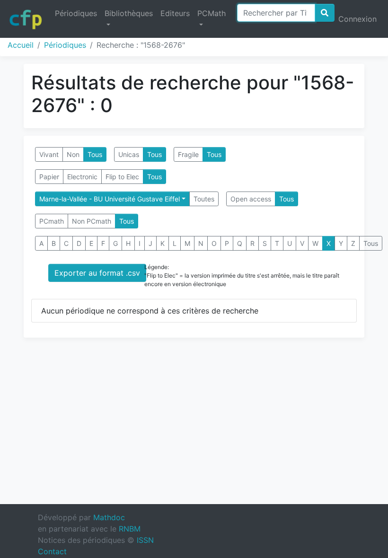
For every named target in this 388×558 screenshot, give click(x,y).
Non (73, 154)
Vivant (49, 154)
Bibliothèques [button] (129, 13)
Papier (49, 177)
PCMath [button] (211, 13)
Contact (52, 551)
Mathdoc (109, 517)
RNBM (130, 528)
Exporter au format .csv (97, 273)
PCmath (51, 221)
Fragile (188, 154)
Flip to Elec (122, 177)
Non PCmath (91, 221)
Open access (250, 199)
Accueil (21, 45)
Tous (95, 154)
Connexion (357, 19)
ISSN (145, 540)
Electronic (82, 177)
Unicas (128, 154)
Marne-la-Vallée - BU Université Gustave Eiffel (109, 199)
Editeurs (175, 13)
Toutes (204, 199)
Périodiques (76, 13)
